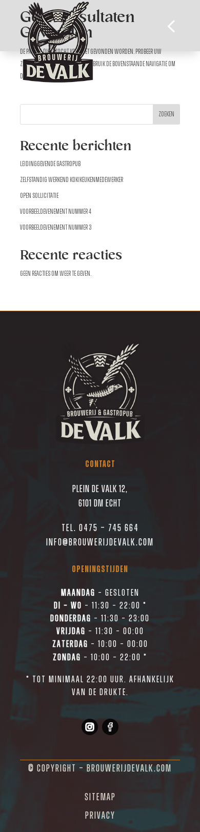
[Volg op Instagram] (90, 727)
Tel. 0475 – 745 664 (100, 528)
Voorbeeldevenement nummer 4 (55, 211)
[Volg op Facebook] (110, 727)
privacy (100, 815)
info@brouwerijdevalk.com (100, 542)
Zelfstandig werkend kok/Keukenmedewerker (71, 180)
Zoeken (166, 114)
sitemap (100, 797)
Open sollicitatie (39, 195)
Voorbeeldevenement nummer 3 (56, 227)
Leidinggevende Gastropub (50, 164)
